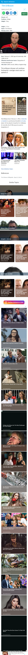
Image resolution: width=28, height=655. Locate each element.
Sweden (4, 121)
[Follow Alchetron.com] (14, 304)
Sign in (24, 13)
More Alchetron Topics (7, 169)
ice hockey (23, 121)
